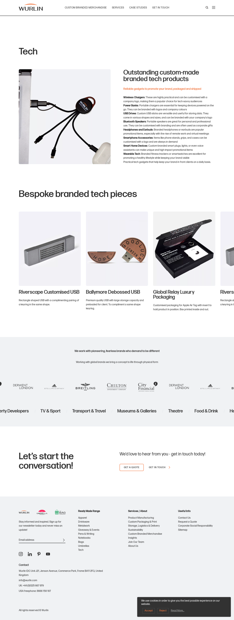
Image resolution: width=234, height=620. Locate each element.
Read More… (177, 610)
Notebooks (84, 537)
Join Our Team (136, 542)
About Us (133, 546)
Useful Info (184, 511)
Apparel (82, 517)
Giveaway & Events (88, 529)
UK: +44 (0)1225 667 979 (31, 585)
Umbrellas (83, 546)
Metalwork (84, 525)
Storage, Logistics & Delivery (144, 525)
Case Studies (138, 7)
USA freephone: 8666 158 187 (35, 591)
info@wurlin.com (28, 580)
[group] (50, 262)
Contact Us (184, 517)
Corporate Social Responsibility (195, 525)
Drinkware (83, 521)
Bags (81, 542)
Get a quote (131, 467)
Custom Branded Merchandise (86, 7)
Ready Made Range (89, 511)
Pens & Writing (86, 533)
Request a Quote (187, 521)
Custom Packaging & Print (142, 521)
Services (118, 7)
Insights (132, 537)
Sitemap (182, 529)
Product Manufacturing (141, 517)
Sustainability (135, 529)
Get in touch (160, 7)
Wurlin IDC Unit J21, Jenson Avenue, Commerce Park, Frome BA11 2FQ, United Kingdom (61, 573)
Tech (81, 550)
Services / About (137, 511)
